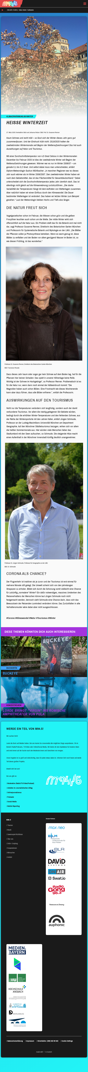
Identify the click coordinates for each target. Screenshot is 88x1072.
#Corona (10, 618)
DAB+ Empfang (12, 843)
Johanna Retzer (35, 132)
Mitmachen (11, 853)
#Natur (32, 618)
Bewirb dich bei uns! (13, 769)
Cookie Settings (67, 1041)
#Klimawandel (22, 618)
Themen (10, 825)
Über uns (10, 839)
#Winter (52, 618)
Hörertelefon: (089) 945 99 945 (47, 1041)
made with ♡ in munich (44, 1052)
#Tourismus (42, 618)
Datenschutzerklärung (15, 1041)
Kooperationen (12, 848)
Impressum (30, 1041)
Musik (9, 830)
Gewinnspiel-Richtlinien (15, 834)
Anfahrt (9, 857)
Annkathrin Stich (21, 132)
